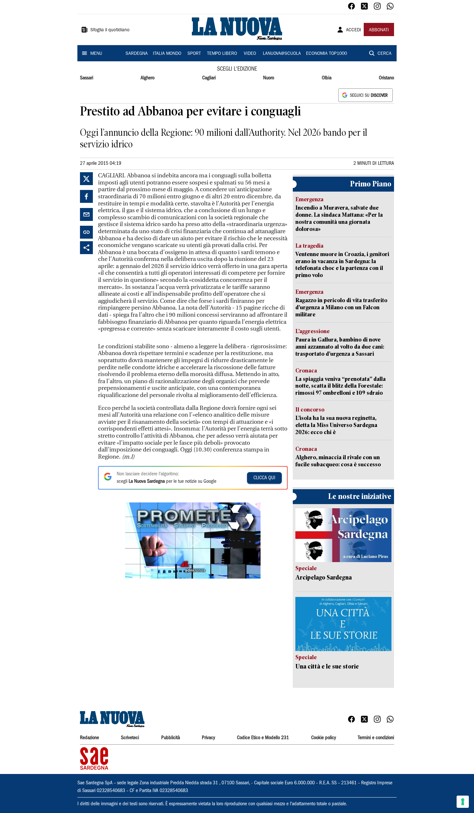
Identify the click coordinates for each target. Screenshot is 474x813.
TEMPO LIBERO (222, 54)
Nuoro (268, 78)
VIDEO (250, 54)
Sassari (86, 78)
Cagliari (209, 78)
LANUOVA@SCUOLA (282, 54)
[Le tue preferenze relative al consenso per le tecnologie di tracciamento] (463, 802)
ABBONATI (379, 30)
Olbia (326, 78)
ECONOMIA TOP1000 (326, 54)
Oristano (386, 78)
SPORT (194, 54)
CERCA (384, 54)
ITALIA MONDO (167, 54)
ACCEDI (353, 30)
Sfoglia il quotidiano (110, 30)
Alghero (147, 78)
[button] (192, 540)
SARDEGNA (136, 54)
